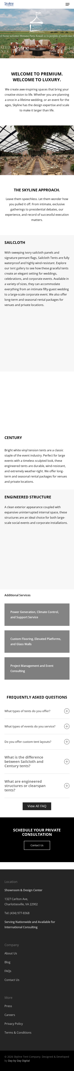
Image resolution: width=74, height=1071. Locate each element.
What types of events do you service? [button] (29, 726)
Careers (9, 1015)
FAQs (7, 971)
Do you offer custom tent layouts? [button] (27, 742)
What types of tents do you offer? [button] (27, 711)
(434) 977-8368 (19, 913)
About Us (10, 953)
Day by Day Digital (19, 1060)
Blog (7, 962)
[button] (68, 4)
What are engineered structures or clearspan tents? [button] (25, 785)
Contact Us (11, 980)
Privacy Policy (13, 1024)
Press (8, 1006)
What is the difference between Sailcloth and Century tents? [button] (23, 761)
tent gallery (17, 268)
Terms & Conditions (17, 1033)
